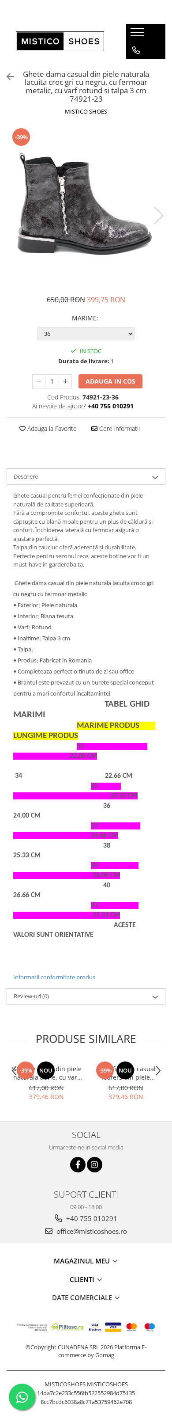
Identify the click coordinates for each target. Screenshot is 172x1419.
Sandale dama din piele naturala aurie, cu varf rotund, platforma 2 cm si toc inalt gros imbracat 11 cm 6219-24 (46, 1073)
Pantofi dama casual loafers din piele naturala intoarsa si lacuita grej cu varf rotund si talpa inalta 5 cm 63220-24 (126, 1073)
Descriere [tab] (26, 476)
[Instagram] (94, 1164)
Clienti (83, 1279)
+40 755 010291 (90, 1218)
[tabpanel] (86, 206)
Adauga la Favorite (51, 428)
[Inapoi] (6, 77)
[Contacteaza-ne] (136, 50)
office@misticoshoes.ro (91, 1231)
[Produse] (138, 35)
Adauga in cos (110, 381)
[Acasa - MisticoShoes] (60, 41)
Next (158, 215)
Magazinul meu (83, 1260)
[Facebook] (78, 1164)
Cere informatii (118, 428)
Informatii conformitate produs (54, 977)
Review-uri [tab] (31, 996)
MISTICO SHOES (86, 111)
